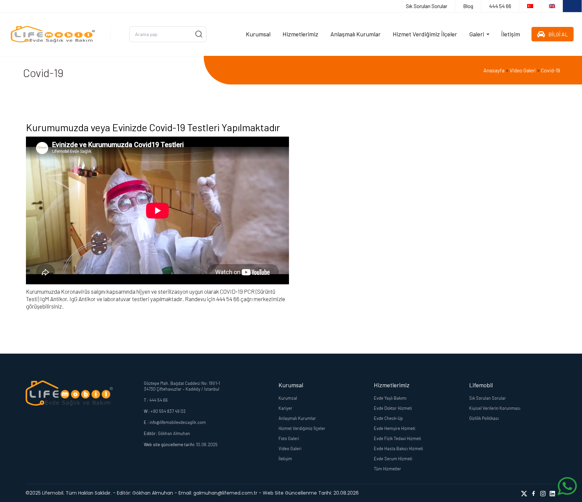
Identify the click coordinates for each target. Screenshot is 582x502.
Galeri (476, 34)
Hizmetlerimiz (300, 34)
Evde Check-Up (388, 418)
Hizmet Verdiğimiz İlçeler (425, 34)
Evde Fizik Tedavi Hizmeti (397, 438)
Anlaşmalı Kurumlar (355, 34)
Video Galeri (523, 70)
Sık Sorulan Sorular (426, 6)
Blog (468, 6)
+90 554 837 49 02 (168, 411)
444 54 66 (500, 6)
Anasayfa (494, 70)
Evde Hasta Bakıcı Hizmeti (398, 448)
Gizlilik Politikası (484, 418)
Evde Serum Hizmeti (393, 458)
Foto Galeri (289, 438)
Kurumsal (258, 34)
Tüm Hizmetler (387, 468)
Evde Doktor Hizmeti (393, 408)
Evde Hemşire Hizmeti (394, 428)
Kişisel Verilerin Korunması (494, 408)
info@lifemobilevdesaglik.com (178, 422)
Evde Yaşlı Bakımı (390, 398)
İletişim (510, 34)
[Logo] (53, 34)
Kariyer (285, 408)
